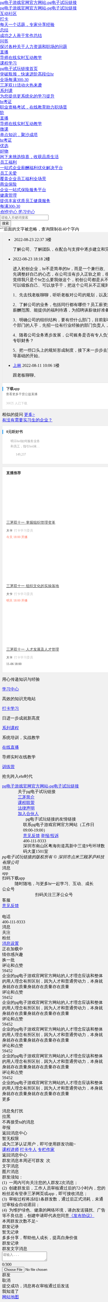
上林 (17, 365)
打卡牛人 (28, 1149)
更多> (29, 414)
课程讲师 (10, 1149)
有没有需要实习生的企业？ (27, 420)
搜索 (5, 223)
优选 (4, 145)
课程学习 (8, 63)
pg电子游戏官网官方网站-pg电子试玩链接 (38, 2)
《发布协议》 (81, 1215)
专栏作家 (46, 1149)
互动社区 (8, 13)
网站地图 (10, 1297)
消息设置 (10, 943)
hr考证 (6, 140)
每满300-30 (10, 206)
